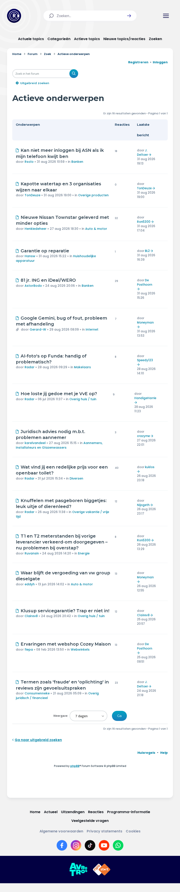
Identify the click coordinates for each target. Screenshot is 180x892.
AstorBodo (33, 285)
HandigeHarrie (145, 398)
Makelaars (82, 367)
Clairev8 (31, 616)
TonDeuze (32, 195)
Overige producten (93, 195)
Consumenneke (37, 693)
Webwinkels (80, 649)
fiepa (29, 649)
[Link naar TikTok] (90, 845)
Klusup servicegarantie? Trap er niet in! (65, 610)
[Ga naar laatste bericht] (150, 155)
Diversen (76, 478)
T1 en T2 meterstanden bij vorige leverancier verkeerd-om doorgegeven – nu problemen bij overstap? (62, 542)
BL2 (147, 251)
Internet (92, 329)
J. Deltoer (142, 152)
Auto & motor (96, 229)
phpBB (74, 766)
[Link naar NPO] (102, 870)
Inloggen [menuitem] (160, 62)
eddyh (30, 584)
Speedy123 (145, 360)
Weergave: (61, 716)
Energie (84, 553)
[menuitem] (146, 752)
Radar (29, 367)
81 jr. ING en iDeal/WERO (48, 280)
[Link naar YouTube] (104, 845)
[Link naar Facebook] (62, 845)
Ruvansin (32, 553)
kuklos (149, 467)
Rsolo (29, 161)
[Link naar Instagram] (76, 845)
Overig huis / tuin (82, 399)
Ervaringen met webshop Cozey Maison (66, 644)
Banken (77, 161)
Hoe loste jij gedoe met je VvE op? (59, 393)
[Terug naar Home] (14, 16)
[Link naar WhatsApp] (118, 845)
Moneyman (145, 322)
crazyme (143, 436)
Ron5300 (143, 222)
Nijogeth (143, 505)
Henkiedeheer (36, 229)
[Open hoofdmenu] (166, 16)
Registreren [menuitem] (138, 62)
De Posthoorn (144, 282)
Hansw (30, 256)
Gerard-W (38, 329)
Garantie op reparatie (45, 250)
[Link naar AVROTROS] (78, 869)
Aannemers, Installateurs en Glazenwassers (59, 445)
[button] (129, 16)
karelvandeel (35, 443)
